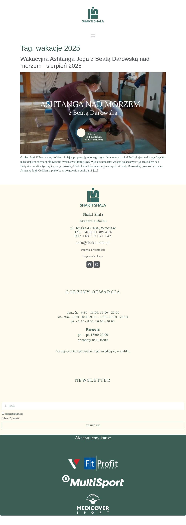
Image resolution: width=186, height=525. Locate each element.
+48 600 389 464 (97, 232)
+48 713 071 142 (96, 236)
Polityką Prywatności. (11, 418)
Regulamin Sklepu (93, 256)
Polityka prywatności (93, 249)
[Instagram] (97, 264)
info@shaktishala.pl (93, 243)
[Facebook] (89, 264)
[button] (93, 36)
